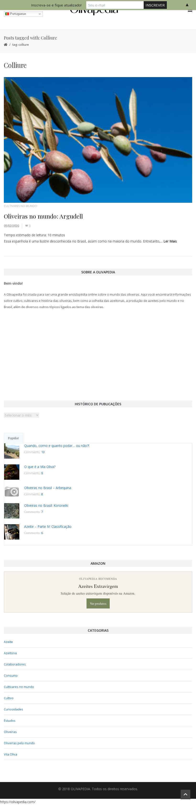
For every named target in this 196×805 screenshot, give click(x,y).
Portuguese (17, 14)
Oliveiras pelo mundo (19, 743)
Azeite (8, 642)
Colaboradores (15, 664)
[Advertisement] (98, 354)
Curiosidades (13, 709)
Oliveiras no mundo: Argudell (43, 216)
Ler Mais (170, 241)
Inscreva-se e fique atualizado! (56, 5)
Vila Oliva (10, 754)
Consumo (11, 675)
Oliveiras (10, 732)
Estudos (10, 720)
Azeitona (10, 653)
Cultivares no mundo (20, 206)
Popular (13, 438)
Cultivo (9, 698)
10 (42, 452)
